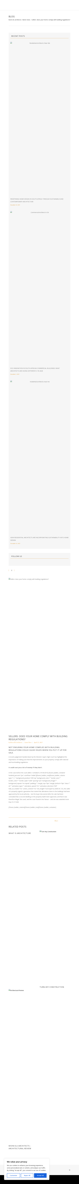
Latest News (26, 20)
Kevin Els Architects (15, 20)
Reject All (27, 1175)
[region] (26, 1169)
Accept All (40, 1175)
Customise (13, 1175)
